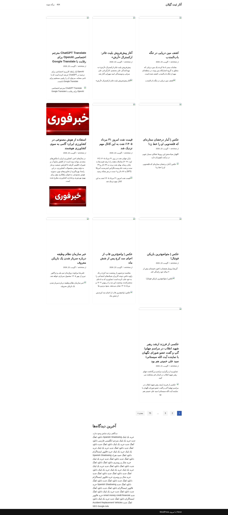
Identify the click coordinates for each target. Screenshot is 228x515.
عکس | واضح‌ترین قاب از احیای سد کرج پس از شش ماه (116, 258)
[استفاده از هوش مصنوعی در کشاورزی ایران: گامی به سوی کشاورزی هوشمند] (67, 119)
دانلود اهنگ (127, 455)
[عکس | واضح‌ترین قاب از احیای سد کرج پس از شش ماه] (114, 233)
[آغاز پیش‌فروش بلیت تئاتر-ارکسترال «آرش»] (114, 32)
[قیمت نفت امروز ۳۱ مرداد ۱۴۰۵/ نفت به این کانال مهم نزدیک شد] (114, 119)
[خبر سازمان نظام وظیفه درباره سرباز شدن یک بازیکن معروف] (67, 233)
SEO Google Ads (101, 506)
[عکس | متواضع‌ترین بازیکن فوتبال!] (160, 233)
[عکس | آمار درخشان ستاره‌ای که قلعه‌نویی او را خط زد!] (160, 119)
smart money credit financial (116, 495)
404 (58, 5)
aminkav (174, 62)
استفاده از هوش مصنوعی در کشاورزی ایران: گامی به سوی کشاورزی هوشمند (68, 144)
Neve (179, 512)
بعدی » (140, 413)
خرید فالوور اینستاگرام (102, 451)
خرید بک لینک (128, 437)
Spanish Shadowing (112, 437)
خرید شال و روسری (122, 462)
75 (150, 413)
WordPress (164, 512)
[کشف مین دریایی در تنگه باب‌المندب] (160, 32)
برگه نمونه (50, 5)
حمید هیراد (116, 455)
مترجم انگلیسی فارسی (108, 441)
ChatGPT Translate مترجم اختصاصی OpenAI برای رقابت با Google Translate (69, 57)
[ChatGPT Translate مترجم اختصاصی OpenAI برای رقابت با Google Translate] (67, 32)
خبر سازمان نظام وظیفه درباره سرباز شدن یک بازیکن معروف (68, 258)
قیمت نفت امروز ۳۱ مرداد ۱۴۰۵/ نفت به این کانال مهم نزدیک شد (115, 144)
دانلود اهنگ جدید (105, 444)
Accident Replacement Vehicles (108, 502)
